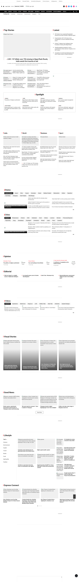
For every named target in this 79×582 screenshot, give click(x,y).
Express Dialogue (65, 303)
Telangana (15, 195)
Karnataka (33, 193)
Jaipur (48, 220)
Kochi (40, 217)
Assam (16, 193)
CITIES (19, 11)
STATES (15, 11)
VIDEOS (64, 11)
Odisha (63, 193)
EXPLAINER (30, 11)
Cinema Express (46, 1)
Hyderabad (34, 217)
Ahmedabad (20, 220)
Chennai (23, 217)
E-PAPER (22, 6)
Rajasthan (70, 193)
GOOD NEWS (49, 11)
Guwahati (60, 220)
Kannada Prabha (26, 1)
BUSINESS (37, 11)
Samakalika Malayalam (36, 1)
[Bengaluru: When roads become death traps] (5, 227)
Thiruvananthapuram (67, 217)
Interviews (57, 303)
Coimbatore (36, 220)
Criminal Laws (20, 14)
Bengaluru (34, 14)
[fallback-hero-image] (27, 46)
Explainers (7, 303)
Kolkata (46, 217)
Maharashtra (56, 193)
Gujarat (27, 193)
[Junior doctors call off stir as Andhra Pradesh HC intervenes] (5, 203)
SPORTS (43, 11)
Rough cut (30, 303)
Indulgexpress (54, 1)
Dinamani (19, 1)
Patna (53, 220)
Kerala (39, 193)
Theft (39, 14)
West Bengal (31, 195)
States (8, 190)
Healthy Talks (42, 303)
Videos (8, 301)
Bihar (21, 193)
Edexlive (60, 1)
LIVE (36, 303)
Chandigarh (28, 220)
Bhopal (42, 220)
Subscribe (17, 6)
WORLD (10, 11)
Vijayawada (7, 220)
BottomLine (22, 303)
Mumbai (58, 217)
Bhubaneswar (15, 217)
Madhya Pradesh (47, 193)
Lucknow (52, 217)
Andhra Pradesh (8, 193)
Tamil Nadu (7, 195)
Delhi (28, 217)
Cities (7, 215)
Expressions (15, 303)
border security (27, 14)
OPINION (25, 11)
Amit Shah (13, 14)
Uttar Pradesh (23, 195)
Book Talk (50, 303)
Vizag (14, 220)
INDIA (5, 11)
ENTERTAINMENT (57, 11)
